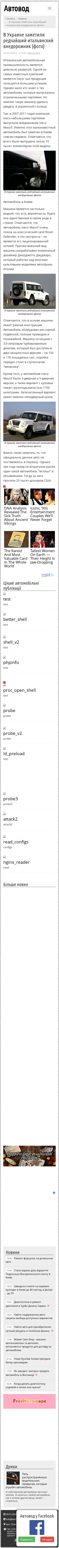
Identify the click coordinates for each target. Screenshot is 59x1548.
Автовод (16, 8)
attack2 (10, 819)
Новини (22, 18)
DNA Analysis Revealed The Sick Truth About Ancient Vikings (16, 516)
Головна (10, 18)
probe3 (10, 798)
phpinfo (11, 662)
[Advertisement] (29, 1016)
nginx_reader (16, 862)
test (7, 599)
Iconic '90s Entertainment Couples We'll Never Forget (42, 514)
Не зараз (47, 1539)
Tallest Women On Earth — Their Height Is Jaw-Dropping (42, 556)
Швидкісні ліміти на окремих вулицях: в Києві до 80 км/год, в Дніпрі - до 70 (29, 1289)
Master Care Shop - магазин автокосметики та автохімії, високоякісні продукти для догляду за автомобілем (28, 1345)
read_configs (15, 842)
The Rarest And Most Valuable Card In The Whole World (15, 558)
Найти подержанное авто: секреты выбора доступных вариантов (29, 1316)
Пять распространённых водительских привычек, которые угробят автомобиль (26, 1480)
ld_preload (14, 753)
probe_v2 (12, 733)
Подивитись (26, 1539)
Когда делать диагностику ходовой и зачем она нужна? (25, 1385)
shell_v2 (11, 642)
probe (9, 710)
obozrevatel (34, 53)
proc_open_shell (19, 690)
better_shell (15, 619)
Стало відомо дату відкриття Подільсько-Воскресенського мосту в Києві (28, 1274)
